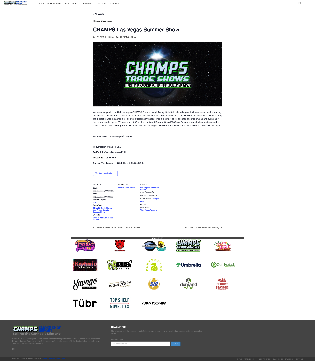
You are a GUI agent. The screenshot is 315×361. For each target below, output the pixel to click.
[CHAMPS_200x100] (188, 251)
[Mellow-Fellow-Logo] (119, 289)
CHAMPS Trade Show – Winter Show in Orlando (117, 227)
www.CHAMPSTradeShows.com (103, 218)
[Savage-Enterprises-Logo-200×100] (85, 289)
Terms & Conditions (48, 358)
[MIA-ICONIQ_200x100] (154, 308)
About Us (114, 3)
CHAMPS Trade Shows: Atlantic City (202, 227)
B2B (94, 202)
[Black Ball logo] (154, 251)
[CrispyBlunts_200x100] (223, 251)
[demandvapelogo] (188, 289)
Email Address (117, 340)
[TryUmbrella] (188, 270)
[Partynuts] (154, 270)
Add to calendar (105, 173)
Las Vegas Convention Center (149, 188)
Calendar (102, 3)
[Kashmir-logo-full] (85, 270)
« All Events (98, 13)
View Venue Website (148, 210)
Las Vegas (97, 210)
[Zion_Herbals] (223, 270)
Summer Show (99, 212)
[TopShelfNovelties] (119, 308)
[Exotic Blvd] (85, 251)
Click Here (111, 157)
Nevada (106, 210)
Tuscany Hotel (119, 125)
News (41, 3)
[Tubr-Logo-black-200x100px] (85, 308)
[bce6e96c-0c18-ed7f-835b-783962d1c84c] (119, 251)
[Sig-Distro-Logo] (154, 289)
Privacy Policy (60, 358)
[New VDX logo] (223, 289)
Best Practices (72, 3)
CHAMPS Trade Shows (102, 208)
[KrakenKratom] (119, 270)
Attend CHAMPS (54, 3)
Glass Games (88, 3)
